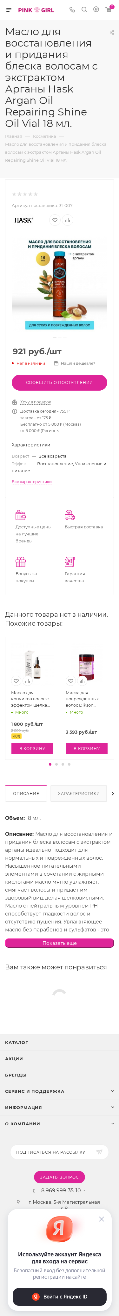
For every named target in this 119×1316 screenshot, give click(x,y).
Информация (23, 1107)
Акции (14, 1058)
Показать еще (60, 943)
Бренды (16, 1074)
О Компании (22, 1123)
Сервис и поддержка (34, 1091)
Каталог (16, 1042)
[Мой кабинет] (96, 10)
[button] (50, 764)
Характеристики (79, 793)
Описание (26, 793)
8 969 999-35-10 (61, 1190)
